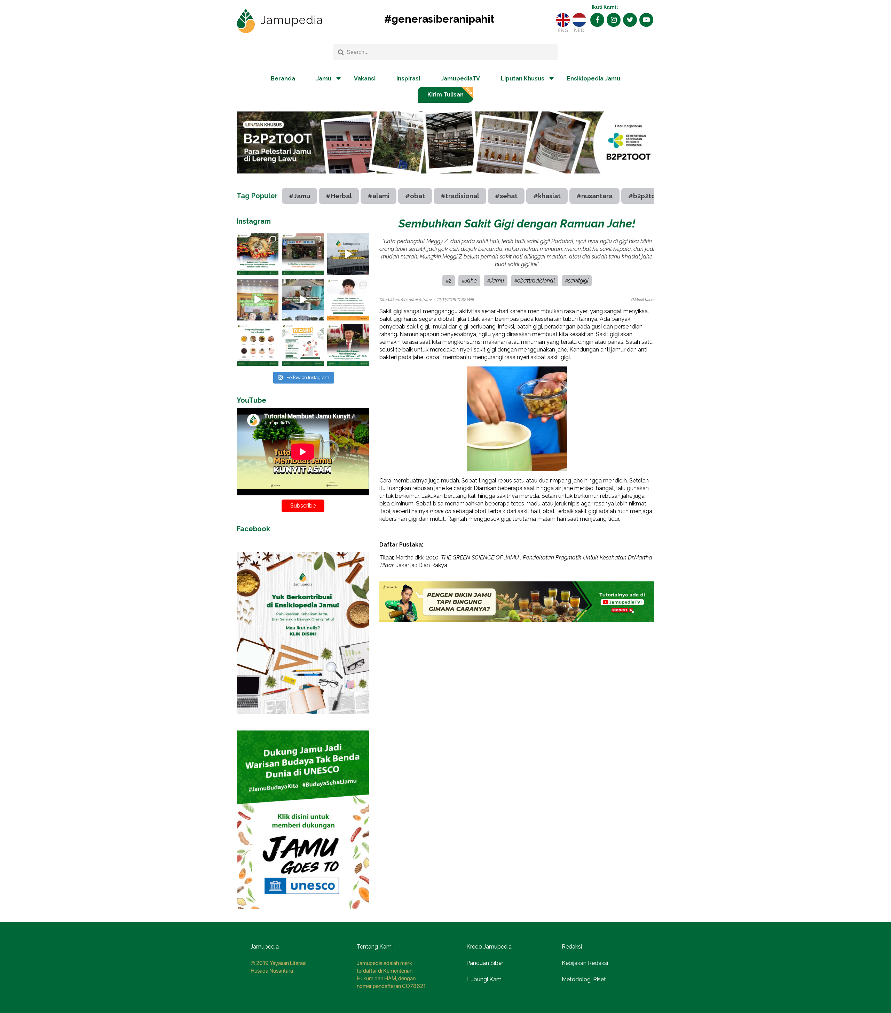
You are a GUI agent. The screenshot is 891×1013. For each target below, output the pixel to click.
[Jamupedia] (279, 21)
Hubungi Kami (484, 979)
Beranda (283, 78)
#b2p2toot (645, 196)
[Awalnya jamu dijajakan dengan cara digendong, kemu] (303, 254)
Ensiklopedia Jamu (593, 78)
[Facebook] (597, 20)
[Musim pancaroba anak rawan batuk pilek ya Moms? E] (348, 299)
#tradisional (460, 196)
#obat (415, 196)
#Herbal (339, 196)
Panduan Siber (484, 963)
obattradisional (536, 280)
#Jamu (299, 196)
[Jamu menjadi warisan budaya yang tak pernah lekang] (257, 345)
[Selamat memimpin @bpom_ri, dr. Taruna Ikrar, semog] (348, 345)
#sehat (506, 196)
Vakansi (365, 78)
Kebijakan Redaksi (585, 963)
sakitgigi (578, 280)
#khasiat (547, 196)
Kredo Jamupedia (489, 946)
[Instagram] (614, 20)
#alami (378, 196)
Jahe (471, 280)
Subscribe (303, 505)
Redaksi (572, 946)
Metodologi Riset (584, 979)
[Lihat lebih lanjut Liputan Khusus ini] (445, 178)
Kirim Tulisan (445, 94)
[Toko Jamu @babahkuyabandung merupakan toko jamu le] (348, 254)
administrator (420, 299)
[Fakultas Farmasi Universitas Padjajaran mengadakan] (257, 299)
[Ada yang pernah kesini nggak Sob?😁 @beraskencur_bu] (303, 299)
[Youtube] (646, 20)
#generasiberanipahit (439, 19)
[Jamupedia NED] (579, 20)
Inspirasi (408, 78)
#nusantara (594, 196)
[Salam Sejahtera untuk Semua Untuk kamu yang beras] (303, 345)
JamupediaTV (460, 78)
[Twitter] (630, 20)
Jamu (497, 280)
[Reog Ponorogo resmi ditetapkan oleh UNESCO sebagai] (257, 254)
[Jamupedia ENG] (563, 20)
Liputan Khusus (522, 78)
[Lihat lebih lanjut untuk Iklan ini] (303, 719)
